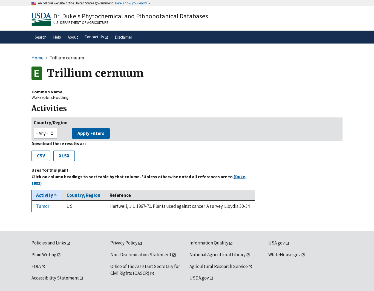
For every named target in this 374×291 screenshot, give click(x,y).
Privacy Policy (123, 243)
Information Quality (208, 243)
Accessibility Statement (55, 278)
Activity (46, 195)
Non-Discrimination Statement (140, 255)
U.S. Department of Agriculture (80, 22)
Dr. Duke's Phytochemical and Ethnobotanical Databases (130, 16)
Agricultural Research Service (218, 266)
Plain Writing (43, 255)
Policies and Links (48, 243)
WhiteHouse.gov (284, 255)
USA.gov (276, 243)
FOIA (36, 266)
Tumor (42, 206)
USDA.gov (199, 278)
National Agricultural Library (217, 255)
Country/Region (51, 123)
